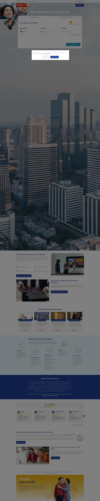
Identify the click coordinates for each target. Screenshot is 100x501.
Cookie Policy (47, 53)
